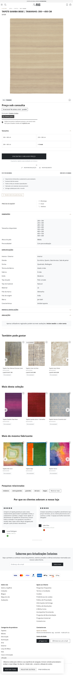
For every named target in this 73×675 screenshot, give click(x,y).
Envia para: (5, 113)
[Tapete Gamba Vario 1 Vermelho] (36, 405)
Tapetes (3, 631)
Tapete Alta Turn (8, 468)
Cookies (39, 594)
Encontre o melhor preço (24, 156)
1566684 (8, 100)
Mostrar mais (55, 491)
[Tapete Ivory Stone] (59, 353)
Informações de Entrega (44, 603)
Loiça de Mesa (6, 649)
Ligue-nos (43, 641)
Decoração (4, 637)
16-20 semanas (65, 173)
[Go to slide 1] (31, 540)
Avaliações (6, 315)
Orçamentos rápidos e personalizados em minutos (24, 161)
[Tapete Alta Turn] (13, 454)
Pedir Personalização (30, 167)
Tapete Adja (29, 468)
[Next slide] (68, 360)
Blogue (3, 594)
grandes (28, 491)
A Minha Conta (41, 609)
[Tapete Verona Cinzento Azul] (59, 405)
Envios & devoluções (10, 310)
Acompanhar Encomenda (45, 612)
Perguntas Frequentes (43, 588)
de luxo (37, 491)
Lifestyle (3, 658)
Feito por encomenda (7, 173)
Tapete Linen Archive (32, 368)
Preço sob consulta (13, 105)
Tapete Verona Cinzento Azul (57, 419)
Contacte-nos (40, 621)
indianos (6, 491)
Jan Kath (4, 14)
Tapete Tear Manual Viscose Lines (13, 368)
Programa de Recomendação (46, 615)
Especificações (7, 250)
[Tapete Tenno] (59, 454)
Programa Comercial (43, 618)
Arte (2, 643)
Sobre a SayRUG (6, 588)
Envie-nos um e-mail (61, 641)
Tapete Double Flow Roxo (10, 419)
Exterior (3, 646)
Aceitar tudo (10, 669)
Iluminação (4, 640)
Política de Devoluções (44, 606)
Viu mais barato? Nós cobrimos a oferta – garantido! (15, 109)
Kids (2, 652)
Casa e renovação (7, 655)
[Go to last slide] (5, 360)
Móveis (3, 634)
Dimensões (6, 214)
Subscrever (57, 564)
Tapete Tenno (53, 468)
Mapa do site (5, 597)
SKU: (4, 100)
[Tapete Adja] (36, 454)
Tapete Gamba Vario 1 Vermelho (35, 419)
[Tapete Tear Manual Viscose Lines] (13, 353)
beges (45, 491)
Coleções (4, 591)
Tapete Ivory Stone (54, 368)
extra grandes (17, 491)
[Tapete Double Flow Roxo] (13, 405)
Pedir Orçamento (47, 167)
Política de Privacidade (44, 600)
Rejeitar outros (28, 669)
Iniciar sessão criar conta (56, 324)
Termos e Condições (43, 591)
